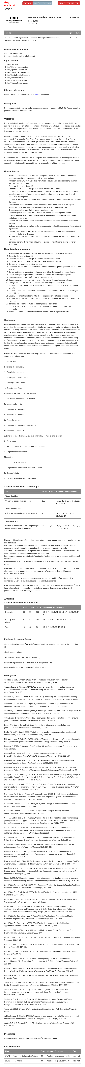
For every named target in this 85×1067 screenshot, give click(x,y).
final (36, 95)
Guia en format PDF (68, 3)
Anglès (37, 3)
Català (27, 3)
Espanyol (47, 3)
